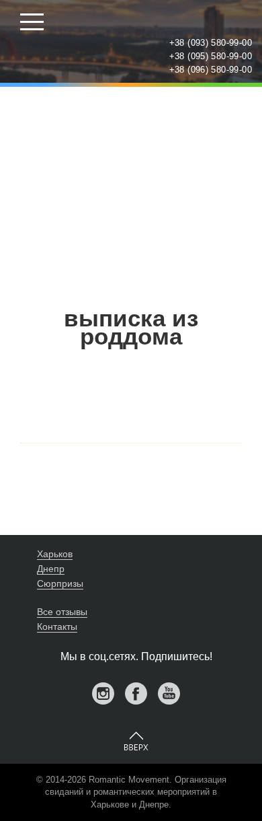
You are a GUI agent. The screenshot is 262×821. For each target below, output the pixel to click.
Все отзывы (62, 611)
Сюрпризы (60, 583)
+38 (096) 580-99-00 (210, 70)
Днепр (50, 568)
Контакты (57, 626)
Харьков (55, 553)
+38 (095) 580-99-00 (210, 56)
